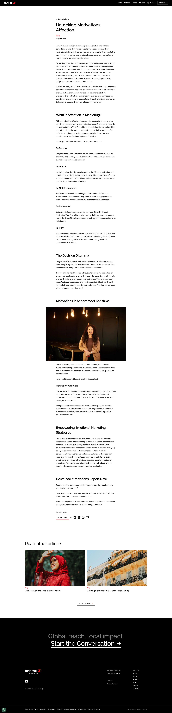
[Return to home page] (9, 3)
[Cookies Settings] (4, 710)
